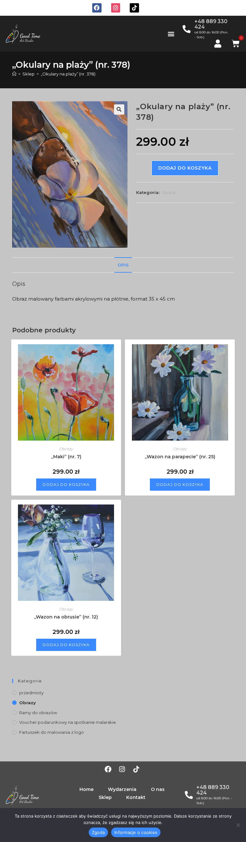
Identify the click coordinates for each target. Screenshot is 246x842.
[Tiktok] (134, 8)
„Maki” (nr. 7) (66, 457)
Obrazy (168, 192)
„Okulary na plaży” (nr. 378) (68, 73)
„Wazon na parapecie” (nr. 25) (180, 457)
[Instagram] (115, 8)
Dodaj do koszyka (185, 168)
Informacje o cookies (135, 832)
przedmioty (31, 692)
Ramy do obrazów (38, 712)
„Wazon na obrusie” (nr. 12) (66, 617)
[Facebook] (97, 8)
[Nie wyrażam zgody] (238, 825)
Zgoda (98, 832)
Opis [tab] (123, 265)
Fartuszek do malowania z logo (51, 732)
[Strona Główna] (14, 73)
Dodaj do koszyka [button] (66, 484)
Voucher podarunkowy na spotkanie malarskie (67, 722)
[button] (171, 33)
